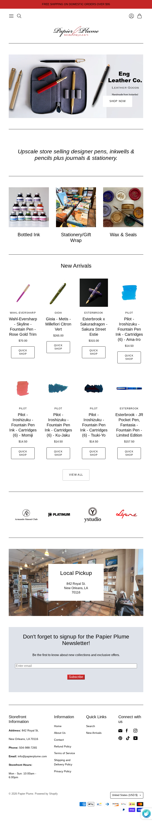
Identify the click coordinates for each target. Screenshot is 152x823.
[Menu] (11, 16)
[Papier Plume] (76, 31)
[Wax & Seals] (123, 207)
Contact (59, 739)
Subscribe (76, 677)
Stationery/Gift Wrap (76, 237)
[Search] (19, 16)
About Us (60, 732)
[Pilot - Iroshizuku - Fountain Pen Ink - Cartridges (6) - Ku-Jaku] (58, 388)
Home (58, 726)
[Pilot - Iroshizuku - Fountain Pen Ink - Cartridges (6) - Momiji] (23, 388)
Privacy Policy (62, 771)
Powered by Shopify (46, 793)
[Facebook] (127, 731)
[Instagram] (135, 731)
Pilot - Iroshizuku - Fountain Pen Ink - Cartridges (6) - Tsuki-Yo (93, 424)
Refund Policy (62, 746)
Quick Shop (23, 352)
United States (125, 795)
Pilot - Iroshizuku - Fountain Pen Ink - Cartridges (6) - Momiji (23, 424)
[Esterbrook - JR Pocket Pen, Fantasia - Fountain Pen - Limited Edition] (129, 388)
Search (90, 726)
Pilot (129, 312)
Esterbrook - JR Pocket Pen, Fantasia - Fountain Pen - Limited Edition (129, 424)
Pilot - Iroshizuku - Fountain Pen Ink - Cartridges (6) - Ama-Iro (129, 329)
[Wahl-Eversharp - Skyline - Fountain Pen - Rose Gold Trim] (23, 293)
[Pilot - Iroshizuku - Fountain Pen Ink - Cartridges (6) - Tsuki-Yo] (94, 388)
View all (76, 474)
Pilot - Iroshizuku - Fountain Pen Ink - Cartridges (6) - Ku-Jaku (58, 424)
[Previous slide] (13, 86)
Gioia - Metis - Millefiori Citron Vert (58, 324)
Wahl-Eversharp (23, 312)
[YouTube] (135, 739)
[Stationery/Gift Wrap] (76, 207)
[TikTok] (128, 739)
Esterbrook (93, 312)
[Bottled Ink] (29, 207)
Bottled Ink (29, 234)
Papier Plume (25, 793)
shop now (117, 101)
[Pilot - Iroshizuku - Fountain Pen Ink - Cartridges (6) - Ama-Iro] (129, 293)
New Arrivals (94, 732)
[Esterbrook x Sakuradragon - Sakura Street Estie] (94, 293)
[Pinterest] (120, 739)
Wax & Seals (123, 234)
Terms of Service (64, 753)
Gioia (58, 312)
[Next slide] (139, 86)
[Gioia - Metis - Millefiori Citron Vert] (58, 293)
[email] (120, 731)
